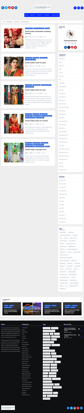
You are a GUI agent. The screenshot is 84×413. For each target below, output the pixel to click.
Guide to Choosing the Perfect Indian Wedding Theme (10, 311)
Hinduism (61, 90)
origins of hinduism (72, 274)
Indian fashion (29, 115)
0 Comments (44, 36)
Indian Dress (36, 57)
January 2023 (62, 222)
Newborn (45, 376)
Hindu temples (62, 86)
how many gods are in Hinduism (66, 257)
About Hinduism (63, 232)
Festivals (61, 76)
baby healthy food (63, 240)
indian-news (73, 260)
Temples (61, 285)
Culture (60, 72)
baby (52, 333)
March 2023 (62, 215)
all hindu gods (71, 232)
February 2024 (62, 183)
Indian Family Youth (64, 107)
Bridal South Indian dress (71, 243)
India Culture (28, 57)
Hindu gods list (63, 252)
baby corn (57, 333)
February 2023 (62, 218)
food (60, 79)
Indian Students (62, 131)
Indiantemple (62, 266)
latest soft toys (53, 373)
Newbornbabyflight (71, 271)
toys (66, 285)
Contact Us (39, 15)
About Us (32, 15)
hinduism (70, 252)
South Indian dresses (39, 28)
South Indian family (30, 117)
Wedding (47, 28)
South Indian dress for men (35, 90)
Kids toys (45, 373)
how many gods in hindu (64, 260)
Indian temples (70, 266)
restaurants (61, 145)
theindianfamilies (29, 86)
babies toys (61, 65)
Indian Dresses (29, 28)
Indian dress (70, 263)
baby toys (62, 243)
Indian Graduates (63, 121)
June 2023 (61, 204)
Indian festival (62, 114)
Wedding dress (63, 288)
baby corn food (47, 336)
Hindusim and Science (64, 254)
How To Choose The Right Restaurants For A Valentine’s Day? (72, 311)
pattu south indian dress (64, 277)
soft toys (73, 277)
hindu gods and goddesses (72, 249)
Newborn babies (63, 271)
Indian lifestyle (37, 115)
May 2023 (61, 208)
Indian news (62, 128)
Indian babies (62, 96)
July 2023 (61, 201)
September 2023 (63, 194)
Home (26, 15)
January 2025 (62, 180)
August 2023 (62, 197)
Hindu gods (62, 83)
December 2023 (63, 190)
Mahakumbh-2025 (63, 135)
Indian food (61, 117)
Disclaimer (47, 15)
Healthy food (62, 249)
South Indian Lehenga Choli (35, 149)
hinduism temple (77, 252)
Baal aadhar (75, 235)
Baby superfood (72, 240)
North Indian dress (63, 142)
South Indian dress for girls (35, 63)
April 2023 (61, 211)
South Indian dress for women (36, 121)
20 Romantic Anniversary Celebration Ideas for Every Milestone (52, 311)
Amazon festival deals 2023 (65, 235)
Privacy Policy (55, 15)
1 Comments (42, 152)
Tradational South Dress (73, 285)
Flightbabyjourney (72, 246)
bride (60, 69)
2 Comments (41, 124)
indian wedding (77, 266)
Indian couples (62, 263)
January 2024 (62, 187)
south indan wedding (64, 280)
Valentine (61, 162)
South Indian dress (73, 280)
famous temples (63, 246)
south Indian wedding (74, 283)
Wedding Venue (63, 169)
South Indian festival (64, 156)
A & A (28, 36)
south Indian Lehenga (64, 283)
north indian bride (63, 138)
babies (60, 62)
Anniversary (62, 58)
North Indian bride (63, 274)
